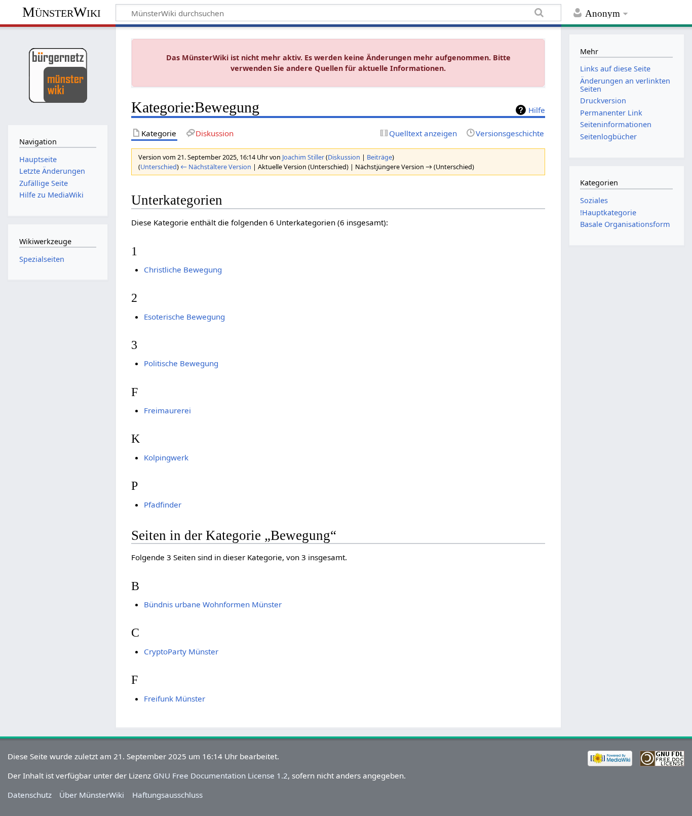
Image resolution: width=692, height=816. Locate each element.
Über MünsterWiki (91, 795)
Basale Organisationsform (625, 224)
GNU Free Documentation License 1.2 (220, 775)
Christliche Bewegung (183, 269)
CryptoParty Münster (181, 651)
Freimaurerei (167, 410)
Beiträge (379, 157)
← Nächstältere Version (215, 166)
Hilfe (536, 110)
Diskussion (344, 157)
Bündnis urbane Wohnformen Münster (213, 604)
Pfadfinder (162, 504)
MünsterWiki (61, 12)
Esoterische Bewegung (184, 317)
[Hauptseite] (57, 74)
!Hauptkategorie (608, 212)
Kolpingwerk (166, 457)
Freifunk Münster (174, 698)
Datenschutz (30, 795)
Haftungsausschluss (167, 795)
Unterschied (158, 166)
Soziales (594, 200)
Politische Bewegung (181, 363)
